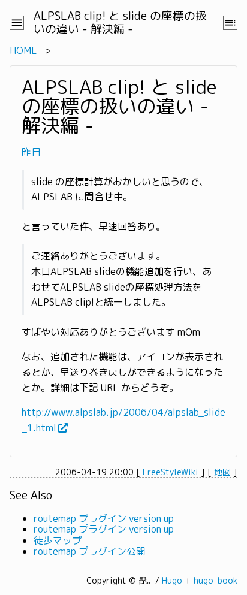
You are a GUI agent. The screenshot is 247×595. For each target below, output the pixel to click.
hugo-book (215, 580)
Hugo (172, 580)
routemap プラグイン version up (104, 518)
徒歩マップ (58, 540)
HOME (23, 50)
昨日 (31, 151)
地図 (222, 472)
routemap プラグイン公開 (90, 551)
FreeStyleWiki (170, 472)
